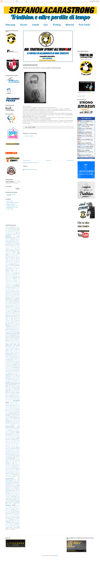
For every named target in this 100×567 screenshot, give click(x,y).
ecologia (16, 302)
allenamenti (8, 236)
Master (6, 371)
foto (6, 323)
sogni (17, 472)
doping (11, 300)
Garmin (14, 326)
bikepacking (7, 253)
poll (17, 418)
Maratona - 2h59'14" (11, 204)
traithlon (11, 502)
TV (10, 510)
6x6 (12, 229)
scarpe (17, 464)
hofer (8, 341)
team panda (8, 490)
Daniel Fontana (17, 294)
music (6, 384)
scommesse (14, 465)
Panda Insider (9, 399)
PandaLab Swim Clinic (9, 405)
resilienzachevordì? (14, 434)
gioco (8, 336)
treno (6, 503)
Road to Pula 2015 (9, 453)
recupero (12, 431)
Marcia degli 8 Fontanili (9, 369)
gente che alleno (9, 329)
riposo (18, 436)
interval (16, 349)
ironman (7, 353)
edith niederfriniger (12, 303)
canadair (7, 261)
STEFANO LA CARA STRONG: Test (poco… (85, 144)
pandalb (16, 405)
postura (15, 419)
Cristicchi (7, 290)
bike (14, 252)
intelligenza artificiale (9, 349)
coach (16, 273)
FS (13, 324)
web (14, 521)
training (12, 499)
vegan (12, 517)
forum (17, 321)
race (11, 428)
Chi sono (23, 24)
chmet (11, 269)
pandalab (16, 401)
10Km (12, 227)
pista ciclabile (12, 415)
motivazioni (15, 383)
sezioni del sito (15, 468)
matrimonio (12, 371)
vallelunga (15, 514)
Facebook (9, 311)
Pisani (12, 414)
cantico (11, 261)
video (10, 519)
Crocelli (16, 290)
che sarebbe (13, 266)
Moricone (9, 380)
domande (16, 299)
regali (17, 431)
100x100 (7, 227)
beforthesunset (8, 249)
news (12, 387)
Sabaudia (7, 459)
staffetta (18, 476)
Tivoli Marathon (13, 495)
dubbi (6, 302)
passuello (7, 409)
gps (11, 338)
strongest (15, 482)
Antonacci (18, 241)
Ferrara (12, 313)
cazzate (11, 264)
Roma (10, 455)
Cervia (12, 265)
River (14, 438)
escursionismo (11, 308)
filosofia (7, 316)
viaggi (17, 518)
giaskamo (18, 334)
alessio (12, 233)
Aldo (17, 232)
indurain (6, 348)
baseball (15, 248)
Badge (15, 245)
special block (7, 474)
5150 (8, 229)
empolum (11, 307)
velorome (9, 518)
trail (8, 499)
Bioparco (13, 253)
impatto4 (7, 345)
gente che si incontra (12, 333)
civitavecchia (7, 272)
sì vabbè (16, 469)
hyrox (6, 342)
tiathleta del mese (12, 494)
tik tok (18, 494)
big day (15, 250)
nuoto (14, 388)
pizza (17, 415)
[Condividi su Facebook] (33, 127)
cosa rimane (12, 287)
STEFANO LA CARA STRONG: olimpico (85, 152)
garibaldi (9, 327)
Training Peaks (12, 501)
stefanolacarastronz (9, 480)
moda (17, 375)
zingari (10, 526)
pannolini (13, 406)
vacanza (9, 513)
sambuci (6, 460)
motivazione (8, 383)
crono (6, 291)
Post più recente (26, 160)
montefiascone (9, 379)
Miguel (17, 374)
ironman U (16, 354)
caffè (17, 257)
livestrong (14, 363)
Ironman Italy (9, 354)
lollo (19, 363)
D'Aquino (7, 294)
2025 (6, 228)
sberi (16, 463)
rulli (16, 456)
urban (18, 512)
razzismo (18, 428)
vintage (6, 521)
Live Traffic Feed (86, 118)
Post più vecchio (70, 160)
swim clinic (10, 486)
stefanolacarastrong (9, 478)
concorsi (15, 282)
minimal (12, 375)
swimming (16, 486)
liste (6, 363)
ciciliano (16, 269)
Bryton (17, 256)
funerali (12, 325)
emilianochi (16, 306)
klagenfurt (9, 359)
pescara (15, 411)
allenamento (8, 237)
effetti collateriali (10, 304)
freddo (6, 324)
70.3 (16, 229)
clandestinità (15, 272)
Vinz (11, 521)
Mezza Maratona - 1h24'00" (12, 202)
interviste (7, 350)
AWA (8, 245)
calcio (12, 258)
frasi (17, 323)
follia (17, 319)
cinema (16, 270)
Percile (17, 410)
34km (15, 228)
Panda (11, 397)
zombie (14, 526)
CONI (17, 283)
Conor (11, 285)
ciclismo (7, 270)
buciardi (6, 257)
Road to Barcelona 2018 (13, 439)
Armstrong (16, 242)
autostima (18, 244)
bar (8, 246)
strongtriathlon (8, 483)
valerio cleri (7, 514)
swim (18, 485)
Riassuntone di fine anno (10, 435)
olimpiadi (12, 392)
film (17, 315)
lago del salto (15, 361)
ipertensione (15, 350)
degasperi (14, 295)
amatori (16, 240)
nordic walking (8, 388)
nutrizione (7, 390)
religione (12, 432)
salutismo (16, 459)
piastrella (12, 413)
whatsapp (9, 522)
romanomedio (7, 456)
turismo (6, 510)
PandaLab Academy (14, 402)
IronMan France (16, 353)
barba (13, 246)
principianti (12, 423)
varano (18, 515)
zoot (8, 529)
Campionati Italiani (9, 260)
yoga (6, 525)
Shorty (11, 469)
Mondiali (7, 376)
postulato (7, 419)
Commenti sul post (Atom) (32, 162)
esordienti (18, 308)
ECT (6, 303)
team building (15, 489)
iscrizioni (6, 357)
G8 (19, 325)
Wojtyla (11, 523)
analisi (13, 241)
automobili (12, 244)
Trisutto (12, 509)
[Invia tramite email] (29, 127)
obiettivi (6, 391)
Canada (16, 260)
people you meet (11, 410)
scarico (12, 464)
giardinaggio (12, 334)
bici (9, 250)
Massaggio (16, 370)
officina (16, 391)
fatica (10, 312)
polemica (7, 418)
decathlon (8, 295)
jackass (17, 357)
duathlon (16, 300)
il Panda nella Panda (12, 343)
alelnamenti (7, 233)
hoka (12, 341)
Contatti (35, 24)
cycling (6, 293)
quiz (7, 428)
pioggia (8, 414)
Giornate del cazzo (15, 336)
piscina (16, 414)
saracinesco (8, 463)
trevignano (15, 503)
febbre (17, 312)
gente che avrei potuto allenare (13, 332)
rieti (11, 436)
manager (16, 366)
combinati (15, 277)
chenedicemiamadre (9, 268)
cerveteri (7, 265)
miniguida (7, 375)
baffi (19, 245)
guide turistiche (13, 340)
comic (6, 278)
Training (57, 24)
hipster (18, 340)
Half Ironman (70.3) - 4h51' (12, 207)
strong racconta (15, 481)
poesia (17, 417)
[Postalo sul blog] (30, 127)
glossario (7, 338)
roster (13, 456)
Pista (6, 415)
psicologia (18, 427)
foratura (16, 320)
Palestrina (16, 396)
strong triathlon (8, 482)
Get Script (81, 158)
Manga (6, 367)
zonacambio (17, 527)
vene (13, 518)
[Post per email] (26, 127)
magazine (15, 365)
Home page (10, 24)
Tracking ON (90, 158)
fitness (12, 317)
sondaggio (12, 473)
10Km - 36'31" (10, 201)
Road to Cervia (8, 440)
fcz (13, 312)
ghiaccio (6, 334)
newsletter (16, 387)
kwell (6, 361)
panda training (17, 399)
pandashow (7, 406)
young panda (11, 525)
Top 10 (12, 497)
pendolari (17, 409)
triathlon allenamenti (14, 506)
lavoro (13, 362)
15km (17, 227)
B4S (11, 245)
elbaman (11, 306)
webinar (18, 521)
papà (11, 407)
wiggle (14, 522)
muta (17, 384)
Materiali (69, 24)
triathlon (8, 505)
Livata (10, 363)
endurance (16, 307)
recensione (10, 430)
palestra (11, 396)
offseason (7, 392)
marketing (18, 369)
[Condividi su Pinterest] (34, 127)
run (19, 456)
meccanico (18, 371)
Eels (19, 303)
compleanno (14, 278)
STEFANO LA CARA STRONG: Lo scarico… (85, 156)
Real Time (86, 158)
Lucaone (8, 365)
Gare (46, 24)
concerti (6, 282)
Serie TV (8, 468)
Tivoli (8, 495)
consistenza (7, 286)
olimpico (18, 392)
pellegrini (12, 409)
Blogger (56, 555)
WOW (16, 523)
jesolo (12, 358)
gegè (8, 328)
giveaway (16, 337)
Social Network (10, 472)
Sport (13, 474)
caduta (12, 257)
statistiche (12, 477)
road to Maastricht (12, 448)
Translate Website (81, 96)
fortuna (12, 321)
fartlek (6, 312)
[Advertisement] (48, 148)
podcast (6, 417)
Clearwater (7, 273)
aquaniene (9, 242)
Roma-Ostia (16, 455)
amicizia (7, 241)
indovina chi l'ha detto (13, 346)
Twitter (14, 510)
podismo (12, 417)
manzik (10, 367)
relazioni (6, 432)
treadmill (16, 502)
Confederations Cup (9, 283)
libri (17, 362)
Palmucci (7, 397)
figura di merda (12, 315)
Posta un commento (29, 136)
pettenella (7, 413)
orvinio (12, 393)
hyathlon (16, 341)
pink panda (17, 413)
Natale (6, 386)
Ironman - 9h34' (10, 209)
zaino (17, 525)
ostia (11, 395)
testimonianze (11, 493)
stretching (9, 481)
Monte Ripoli (11, 378)
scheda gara (7, 465)
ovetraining (16, 395)
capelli (6, 262)
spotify (10, 476)
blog (18, 253)
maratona (15, 367)
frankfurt (11, 323)
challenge (17, 265)
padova (6, 396)
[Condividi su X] (31, 127)
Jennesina (7, 358)
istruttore (12, 357)
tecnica (16, 490)
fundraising (7, 325)
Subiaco (8, 485)
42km (18, 228)
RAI (14, 428)
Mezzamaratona (8, 374)
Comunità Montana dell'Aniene (11, 281)
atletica (6, 244)
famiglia (15, 311)
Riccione (18, 435)
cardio (11, 262)
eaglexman (11, 302)
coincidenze (7, 274)
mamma (11, 366)
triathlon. (7, 509)
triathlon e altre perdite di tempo (11, 508)
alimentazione (8, 234)
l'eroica (10, 361)
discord (11, 299)
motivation (15, 380)
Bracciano (11, 256)
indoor (18, 345)
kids (19, 358)
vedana (8, 517)
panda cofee (17, 397)
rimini (14, 436)
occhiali (12, 391)
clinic (12, 273)
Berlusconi (14, 249)
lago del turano (8, 362)
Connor (6, 285)
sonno (17, 473)
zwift (12, 529)
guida (6, 340)
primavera (7, 423)
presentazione (15, 422)
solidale (6, 473)
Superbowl (13, 485)
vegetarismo (17, 517)
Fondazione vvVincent (9, 320)
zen (6, 526)
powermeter (17, 420)
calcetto (6, 258)
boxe (6, 256)
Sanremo (13, 460)
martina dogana (9, 370)
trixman (17, 509)
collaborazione (15, 274)
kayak (15, 358)
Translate (16, 183)
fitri (16, 317)
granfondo (16, 338)
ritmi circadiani (9, 438)
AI (12, 232)
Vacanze (16, 513)
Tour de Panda (13, 498)
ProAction (18, 423)
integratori (16, 348)
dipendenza (12, 298)
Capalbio (16, 261)
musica (12, 384)
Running (9, 457)
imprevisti (13, 345)
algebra (16, 233)
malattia (6, 366)
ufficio (18, 510)
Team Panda (84, 24)
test (6, 493)
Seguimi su (10, 152)
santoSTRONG (15, 461)
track (19, 498)
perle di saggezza (8, 411)
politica (14, 418)
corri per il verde (14, 286)
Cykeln (17, 293)
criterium (12, 290)
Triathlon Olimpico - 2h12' (12, 205)
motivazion (16, 382)
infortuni (11, 348)
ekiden (6, 306)
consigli (15, 285)
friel (10, 324)
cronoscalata (11, 291)
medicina (9, 372)
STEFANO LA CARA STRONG (87, 129)
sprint (14, 476)
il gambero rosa (13, 342)
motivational (8, 382)
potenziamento (8, 421)
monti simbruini (17, 379)
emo (6, 307)
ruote (17, 457)
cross (17, 291)
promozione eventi (9, 427)
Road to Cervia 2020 (12, 442)
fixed (12, 319)
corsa (6, 287)
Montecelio (18, 378)
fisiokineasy (14, 316)
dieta (6, 298)
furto (16, 325)
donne (6, 300)
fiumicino (7, 319)
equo (6, 308)
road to (18, 438)
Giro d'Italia (10, 337)
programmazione (9, 426)
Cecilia (17, 264)
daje (11, 294)
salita (12, 459)
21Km (10, 228)
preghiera (9, 422)
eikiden (16, 304)
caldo (17, 258)
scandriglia (7, 464)
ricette (8, 436)
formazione (7, 321)
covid (17, 289)
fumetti (17, 324)
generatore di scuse (14, 328)
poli (10, 418)
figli (6, 315)
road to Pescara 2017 (13, 452)
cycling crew (12, 293)
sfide (6, 469)
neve (8, 387)
